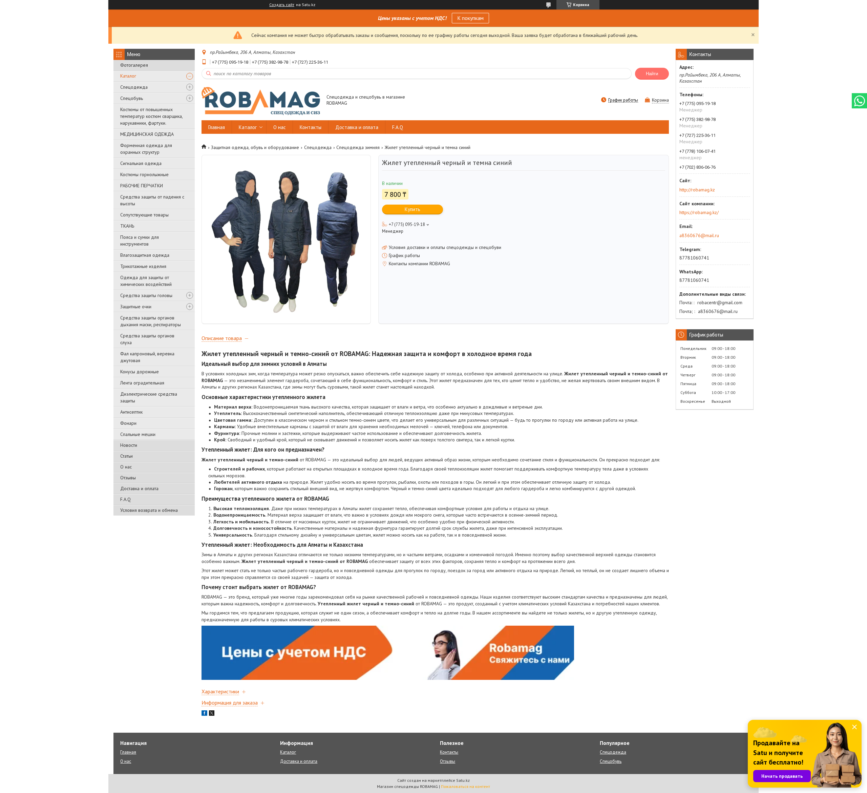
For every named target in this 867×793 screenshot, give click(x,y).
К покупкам (470, 18)
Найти (652, 73)
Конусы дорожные (139, 372)
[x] (211, 714)
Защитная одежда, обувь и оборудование (255, 147)
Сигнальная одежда (141, 163)
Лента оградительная (142, 383)
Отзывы (128, 478)
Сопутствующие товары (144, 215)
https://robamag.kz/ (699, 212)
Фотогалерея (134, 65)
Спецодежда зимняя (358, 147)
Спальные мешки (137, 434)
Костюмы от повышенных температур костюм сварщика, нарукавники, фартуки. (151, 116)
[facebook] (204, 714)
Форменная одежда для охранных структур (146, 148)
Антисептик (131, 412)
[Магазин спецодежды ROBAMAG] (261, 101)
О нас (126, 467)
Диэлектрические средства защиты (148, 397)
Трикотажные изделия (143, 266)
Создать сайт (281, 4)
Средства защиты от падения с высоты (152, 200)
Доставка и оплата (139, 488)
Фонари (128, 423)
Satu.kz (463, 780)
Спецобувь (131, 98)
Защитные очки (135, 307)
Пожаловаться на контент (465, 786)
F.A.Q (125, 499)
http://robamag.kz (697, 190)
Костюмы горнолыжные (144, 174)
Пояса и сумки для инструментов (139, 240)
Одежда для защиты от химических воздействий (146, 280)
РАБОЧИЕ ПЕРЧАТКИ (141, 186)
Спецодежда (134, 87)
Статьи (126, 456)
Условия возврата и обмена (149, 510)
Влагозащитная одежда (144, 255)
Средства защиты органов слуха (147, 339)
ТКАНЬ (127, 226)
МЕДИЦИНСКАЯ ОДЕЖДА (147, 134)
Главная (216, 127)
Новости (128, 445)
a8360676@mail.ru (699, 235)
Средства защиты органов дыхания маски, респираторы (150, 321)
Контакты (310, 127)
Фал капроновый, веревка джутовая (147, 357)
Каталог (128, 76)
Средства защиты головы (146, 295)
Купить (412, 209)
